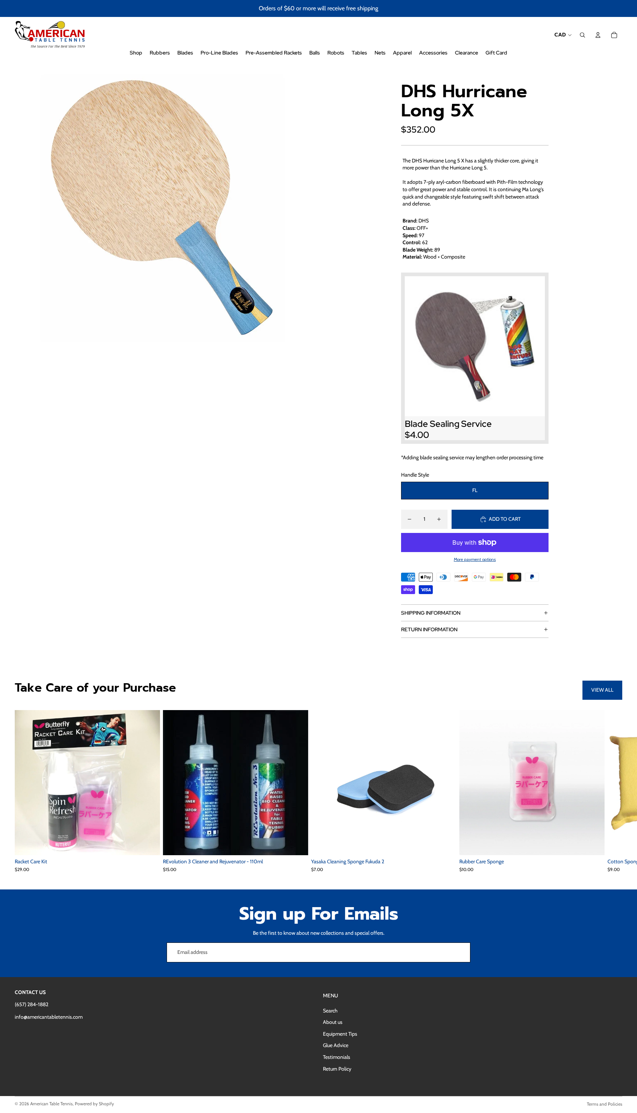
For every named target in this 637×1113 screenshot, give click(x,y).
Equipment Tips (340, 1034)
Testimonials (336, 1057)
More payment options (475, 559)
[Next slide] (614, 791)
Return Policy (337, 1068)
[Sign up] (460, 952)
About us (332, 1022)
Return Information (429, 629)
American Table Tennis (51, 1103)
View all (602, 690)
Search (330, 1010)
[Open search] (582, 35)
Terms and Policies (604, 1104)
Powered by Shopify (94, 1103)
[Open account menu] (598, 35)
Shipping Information (430, 613)
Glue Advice (335, 1045)
